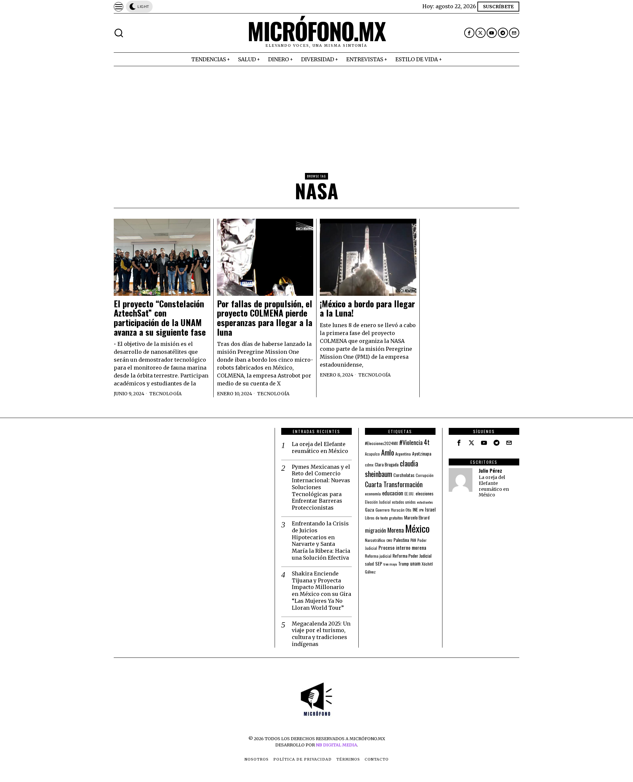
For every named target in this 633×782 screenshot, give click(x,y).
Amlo (387, 452)
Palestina (401, 539)
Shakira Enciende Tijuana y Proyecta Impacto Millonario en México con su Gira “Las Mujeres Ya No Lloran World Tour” (321, 590)
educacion (392, 493)
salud (369, 564)
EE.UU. (409, 493)
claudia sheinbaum (391, 468)
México (417, 528)
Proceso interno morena (402, 547)
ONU (389, 540)
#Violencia (411, 442)
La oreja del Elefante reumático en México (320, 447)
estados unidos (404, 502)
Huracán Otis (401, 510)
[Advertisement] (316, 116)
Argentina (403, 454)
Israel (430, 509)
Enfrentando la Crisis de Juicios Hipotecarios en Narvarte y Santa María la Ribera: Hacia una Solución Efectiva (321, 540)
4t (427, 442)
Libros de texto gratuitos (384, 517)
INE (415, 509)
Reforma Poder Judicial (412, 555)
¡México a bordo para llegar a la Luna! (367, 308)
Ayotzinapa (421, 453)
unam (415, 563)
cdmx (369, 464)
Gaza (369, 509)
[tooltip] (469, 33)
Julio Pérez (490, 470)
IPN (421, 510)
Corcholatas (403, 474)
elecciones (425, 493)
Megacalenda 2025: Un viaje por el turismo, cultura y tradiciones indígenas (321, 633)
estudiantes (425, 502)
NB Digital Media (336, 744)
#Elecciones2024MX (381, 443)
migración (375, 530)
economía (373, 493)
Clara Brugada (387, 464)
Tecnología (165, 394)
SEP (378, 563)
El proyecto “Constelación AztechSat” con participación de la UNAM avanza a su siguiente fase (160, 318)
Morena (395, 529)
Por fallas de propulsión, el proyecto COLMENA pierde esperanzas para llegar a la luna (264, 318)
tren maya (390, 564)
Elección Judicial (378, 502)
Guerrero (383, 510)
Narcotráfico (375, 540)
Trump (403, 563)
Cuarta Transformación (394, 484)
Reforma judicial (378, 556)
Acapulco (372, 454)
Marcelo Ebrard (417, 517)
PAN (413, 540)
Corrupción (425, 475)
